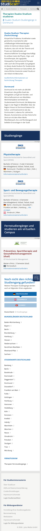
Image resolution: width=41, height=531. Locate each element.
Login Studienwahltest (12, 498)
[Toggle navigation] (38, 3)
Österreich (22, 299)
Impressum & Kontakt (12, 495)
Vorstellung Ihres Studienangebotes (17, 510)
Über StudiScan (9, 485)
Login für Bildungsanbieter (14, 523)
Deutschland (22, 294)
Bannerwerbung (10, 513)
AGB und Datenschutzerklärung (15, 488)
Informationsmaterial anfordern (16, 174)
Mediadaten (8, 517)
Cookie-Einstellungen (11, 491)
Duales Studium (11, 9)
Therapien (23, 9)
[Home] (2, 9)
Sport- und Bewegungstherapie (20, 190)
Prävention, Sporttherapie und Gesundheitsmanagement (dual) (20, 253)
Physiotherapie (12, 154)
